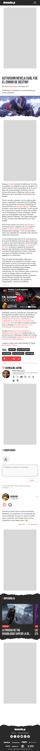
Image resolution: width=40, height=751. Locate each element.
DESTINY (12, 349)
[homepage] (9, 3)
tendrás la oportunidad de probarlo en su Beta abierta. (19, 338)
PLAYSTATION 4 (18, 353)
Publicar (32, 480)
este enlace (6, 345)
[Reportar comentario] (36, 497)
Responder (21, 524)
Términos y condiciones (23, 733)
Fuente (14, 345)
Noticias (5, 626)
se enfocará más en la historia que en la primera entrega (17, 326)
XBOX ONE (29, 353)
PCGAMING (6, 353)
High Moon (26, 229)
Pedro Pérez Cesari (11, 86)
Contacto (13, 733)
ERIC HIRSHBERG (23, 349)
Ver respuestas (33, 524)
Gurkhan (14, 496)
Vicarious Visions (13, 229)
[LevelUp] (7, 742)
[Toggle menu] (35, 2)
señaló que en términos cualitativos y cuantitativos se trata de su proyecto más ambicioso (18, 321)
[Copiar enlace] (18, 358)
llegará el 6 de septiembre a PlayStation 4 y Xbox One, (16, 332)
